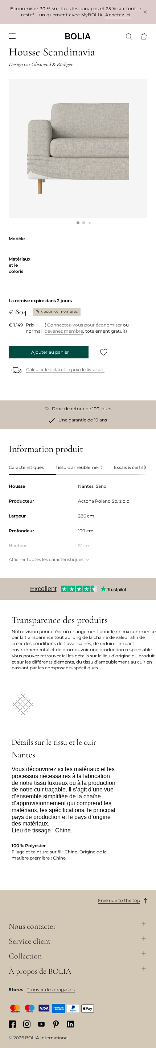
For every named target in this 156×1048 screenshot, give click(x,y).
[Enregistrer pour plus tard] (103, 352)
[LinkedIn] (70, 1024)
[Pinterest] (55, 1024)
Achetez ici (118, 14)
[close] (145, 12)
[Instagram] (26, 1024)
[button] (78, 222)
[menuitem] (12, 36)
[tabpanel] (78, 523)
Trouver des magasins (51, 989)
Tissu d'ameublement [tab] (79, 467)
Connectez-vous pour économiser (84, 325)
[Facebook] (12, 1024)
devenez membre (64, 331)
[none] (78, 36)
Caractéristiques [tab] (26, 467)
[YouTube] (41, 1024)
